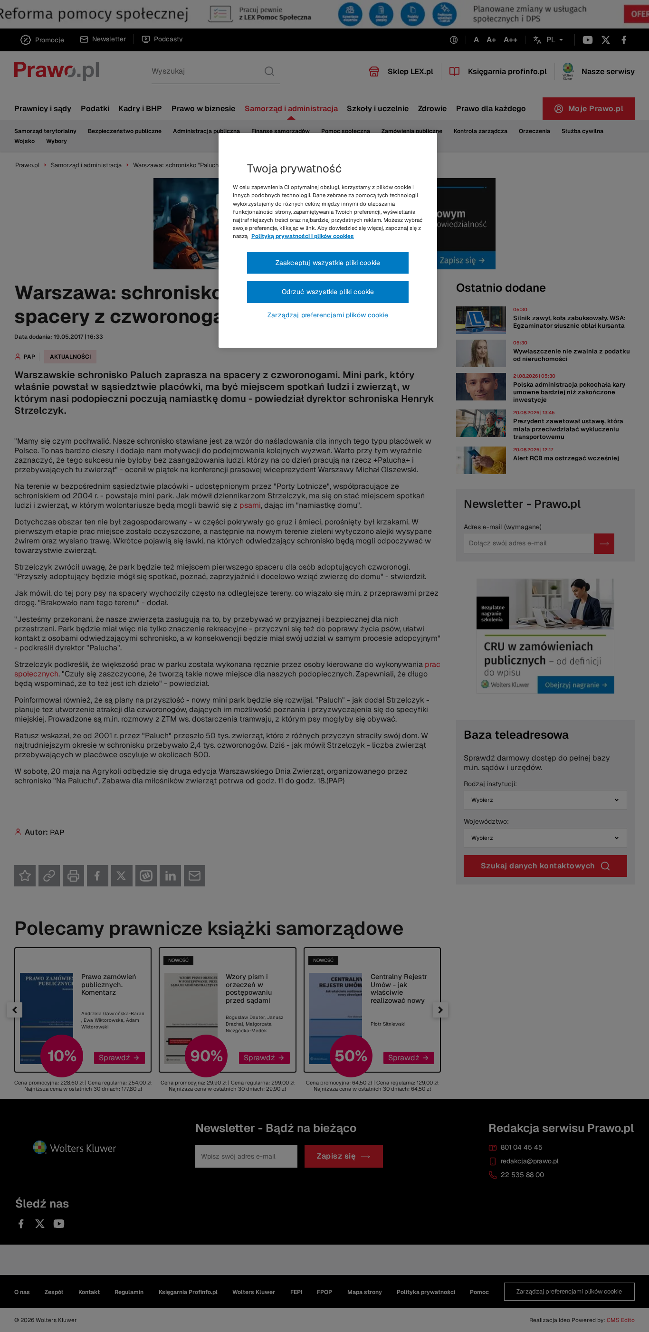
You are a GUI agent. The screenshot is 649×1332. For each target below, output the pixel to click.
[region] (328, 240)
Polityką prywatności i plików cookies (302, 236)
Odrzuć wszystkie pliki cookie (328, 291)
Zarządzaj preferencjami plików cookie (327, 315)
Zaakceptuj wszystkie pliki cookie (328, 262)
